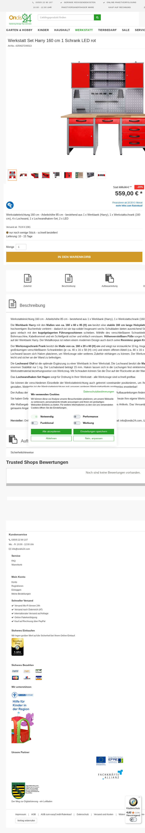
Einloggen (16, 590)
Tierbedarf (107, 30)
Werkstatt (84, 30)
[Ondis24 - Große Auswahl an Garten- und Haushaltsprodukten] (20, 19)
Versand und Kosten (103, 814)
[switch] (133, 819)
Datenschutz (83, 814)
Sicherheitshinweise (22, 452)
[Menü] (139, 798)
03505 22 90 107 (19, 540)
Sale (126, 30)
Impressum (20, 814)
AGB (33, 814)
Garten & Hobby (19, 30)
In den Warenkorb (74, 257)
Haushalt (62, 30)
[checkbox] (34, 416)
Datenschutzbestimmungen (98, 391)
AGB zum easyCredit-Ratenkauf (56, 814)
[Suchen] (97, 17)
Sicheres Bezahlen (22, 665)
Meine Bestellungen (21, 594)
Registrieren (17, 586)
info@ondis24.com (131, 420)
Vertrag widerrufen (26, 820)
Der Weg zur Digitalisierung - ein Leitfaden (31, 801)
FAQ (13, 561)
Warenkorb (16, 565)
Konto (14, 582)
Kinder (43, 30)
